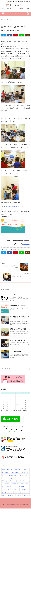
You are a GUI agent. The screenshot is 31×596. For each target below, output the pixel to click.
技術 (4, 492)
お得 (25, 469)
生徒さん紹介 (18, 492)
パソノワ (12, 294)
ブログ (10, 19)
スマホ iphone (6, 481)
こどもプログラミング (18, 240)
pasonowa (26, 244)
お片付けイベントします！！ (18, 306)
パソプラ (5, 483)
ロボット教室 (6, 486)
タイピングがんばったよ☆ (17, 340)
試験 (19, 495)
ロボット (26, 240)
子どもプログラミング (9, 489)
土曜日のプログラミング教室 (18, 329)
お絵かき (24, 472)
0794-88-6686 (9, 1)
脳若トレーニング (7, 495)
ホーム (3, 19)
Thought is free (24, 504)
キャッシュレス (7, 478)
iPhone (17, 469)
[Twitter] (3, 35)
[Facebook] (9, 35)
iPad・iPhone (7, 469)
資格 (26, 495)
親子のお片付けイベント (13, 207)
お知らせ (15, 472)
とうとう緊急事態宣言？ (17, 351)
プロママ (15, 483)
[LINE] (21, 35)
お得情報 (5, 472)
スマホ (21, 478)
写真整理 (21, 486)
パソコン (21, 481)
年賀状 (23, 489)
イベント (23, 475)
